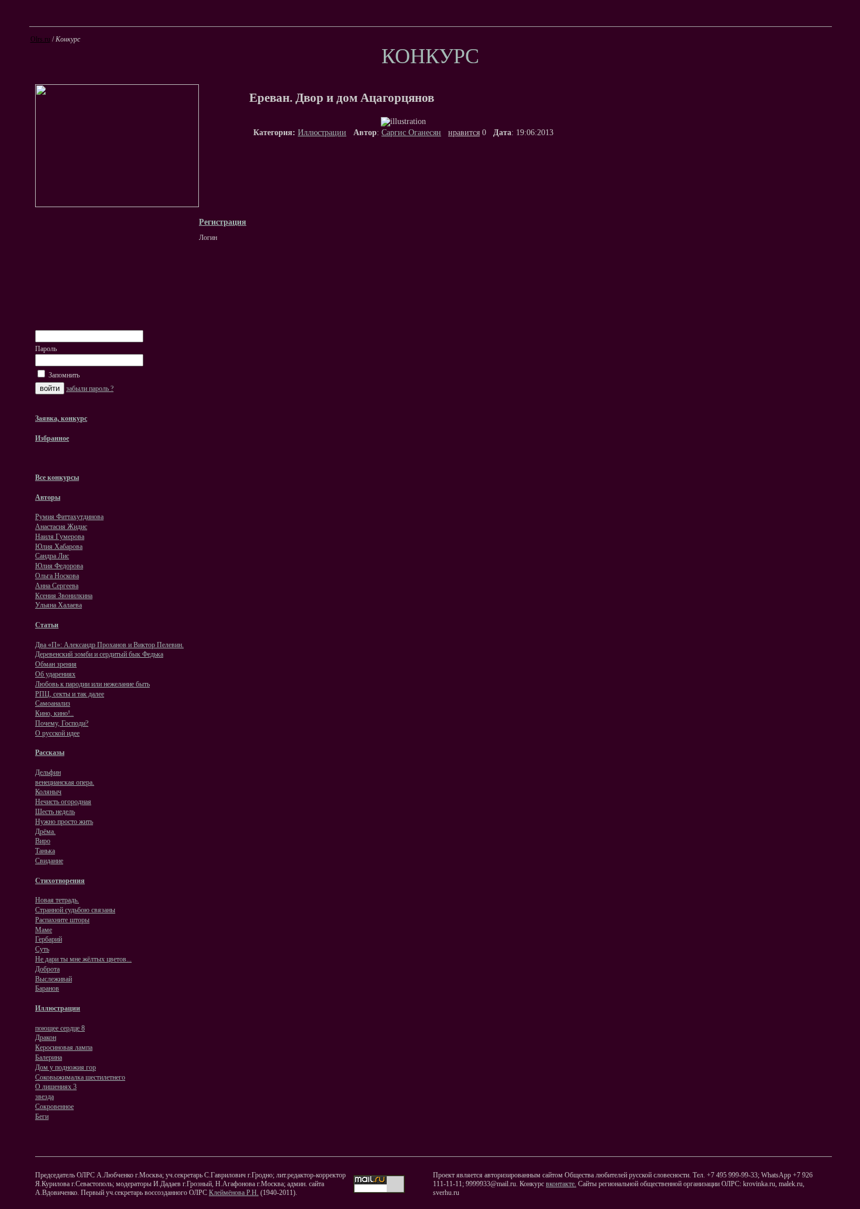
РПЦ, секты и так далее (69, 694)
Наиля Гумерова (59, 537)
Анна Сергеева (56, 586)
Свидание (49, 861)
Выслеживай (53, 979)
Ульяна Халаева (58, 605)
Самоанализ (52, 703)
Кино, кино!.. (54, 713)
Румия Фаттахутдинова (69, 517)
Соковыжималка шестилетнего (80, 1077)
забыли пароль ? (89, 388)
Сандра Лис (52, 556)
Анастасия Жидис (61, 527)
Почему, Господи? (61, 723)
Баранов (47, 988)
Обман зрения (56, 664)
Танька (45, 851)
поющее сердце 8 (60, 1028)
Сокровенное (54, 1106)
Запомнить (63, 375)
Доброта (47, 969)
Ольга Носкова (57, 576)
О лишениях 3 (56, 1087)
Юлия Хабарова (58, 546)
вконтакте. (561, 1184)
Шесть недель (55, 812)
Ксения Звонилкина (63, 596)
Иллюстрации (322, 132)
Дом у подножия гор (65, 1067)
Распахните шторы (62, 920)
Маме (43, 930)
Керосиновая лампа (63, 1047)
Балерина (48, 1057)
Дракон (45, 1037)
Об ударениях (55, 674)
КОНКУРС (430, 56)
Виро (42, 841)
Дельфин (48, 772)
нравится (464, 132)
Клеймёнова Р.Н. (234, 1193)
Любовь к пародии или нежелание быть (92, 684)
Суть (42, 949)
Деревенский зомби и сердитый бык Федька (99, 654)
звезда (44, 1097)
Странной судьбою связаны (75, 910)
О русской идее (57, 733)
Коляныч (48, 792)
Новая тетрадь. (57, 900)
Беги (42, 1116)
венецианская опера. (64, 782)
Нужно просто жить (64, 822)
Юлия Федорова (59, 566)
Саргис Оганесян (411, 132)
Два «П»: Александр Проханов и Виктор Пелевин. (109, 645)
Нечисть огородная (63, 802)
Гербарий (48, 939)
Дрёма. (45, 831)
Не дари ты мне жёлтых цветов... (83, 959)
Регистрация (222, 221)
